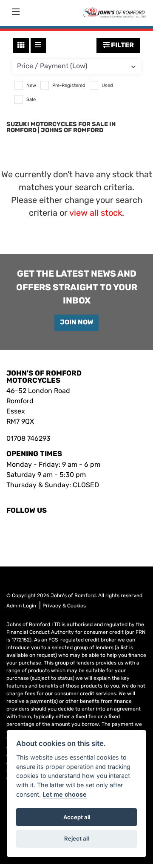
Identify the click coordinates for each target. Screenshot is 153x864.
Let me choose (64, 794)
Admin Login (21, 606)
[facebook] (8, 528)
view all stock (95, 213)
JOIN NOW (76, 322)
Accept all (76, 817)
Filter (122, 45)
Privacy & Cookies (64, 606)
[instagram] (14, 528)
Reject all (76, 838)
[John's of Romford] (114, 12)
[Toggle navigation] (16, 12)
